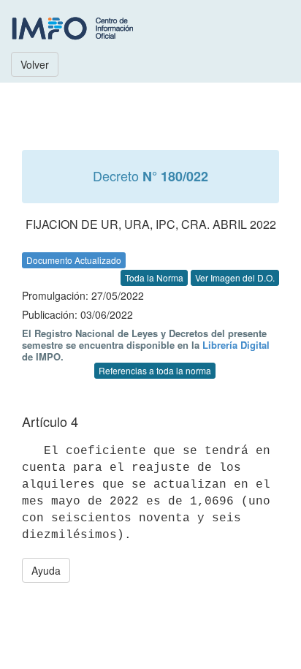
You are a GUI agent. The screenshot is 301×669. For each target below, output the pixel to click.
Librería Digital (236, 345)
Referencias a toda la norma (155, 370)
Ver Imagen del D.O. (235, 277)
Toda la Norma (154, 277)
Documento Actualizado (73, 260)
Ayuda (46, 570)
